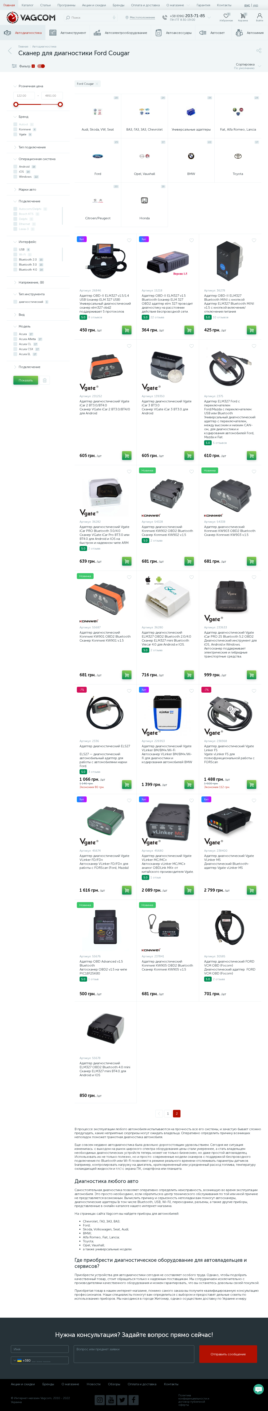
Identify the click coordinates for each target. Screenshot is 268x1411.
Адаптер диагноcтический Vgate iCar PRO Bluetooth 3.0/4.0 (104, 529)
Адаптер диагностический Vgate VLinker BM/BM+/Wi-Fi (167, 748)
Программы (66, 5)
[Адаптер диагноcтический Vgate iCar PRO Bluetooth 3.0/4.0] (105, 493)
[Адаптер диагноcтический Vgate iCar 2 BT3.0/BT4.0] (105, 368)
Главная (9, 5)
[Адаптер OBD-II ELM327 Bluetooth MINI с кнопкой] (230, 262)
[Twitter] (122, 1400)
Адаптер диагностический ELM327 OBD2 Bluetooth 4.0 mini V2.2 (105, 1067)
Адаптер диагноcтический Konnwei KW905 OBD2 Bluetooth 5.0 (167, 965)
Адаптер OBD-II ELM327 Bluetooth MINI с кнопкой (224, 298)
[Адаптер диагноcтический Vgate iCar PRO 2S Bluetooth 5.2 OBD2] (230, 599)
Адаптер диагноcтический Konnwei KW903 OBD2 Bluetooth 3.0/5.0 (229, 531)
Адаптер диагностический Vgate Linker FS (229, 748)
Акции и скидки (94, 5)
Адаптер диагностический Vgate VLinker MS (229, 858)
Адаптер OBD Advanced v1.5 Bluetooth (101, 963)
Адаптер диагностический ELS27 (105, 746)
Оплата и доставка (145, 5)
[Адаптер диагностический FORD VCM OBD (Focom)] (230, 928)
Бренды (118, 5)
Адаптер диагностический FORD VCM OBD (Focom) (229, 963)
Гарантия (203, 5)
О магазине (175, 5)
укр (255, 5)
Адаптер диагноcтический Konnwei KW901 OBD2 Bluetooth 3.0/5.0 (105, 636)
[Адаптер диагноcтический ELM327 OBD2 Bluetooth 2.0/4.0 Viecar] (168, 599)
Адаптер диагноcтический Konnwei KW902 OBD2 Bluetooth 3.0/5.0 (167, 531)
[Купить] (126, 330)
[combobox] (21, 1360)
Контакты (224, 5)
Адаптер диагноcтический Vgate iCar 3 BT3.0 (167, 403)
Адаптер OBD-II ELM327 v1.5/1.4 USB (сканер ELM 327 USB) (104, 298)
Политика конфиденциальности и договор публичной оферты (193, 1400)
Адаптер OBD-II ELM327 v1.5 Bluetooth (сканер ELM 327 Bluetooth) (164, 300)
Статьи (45, 5)
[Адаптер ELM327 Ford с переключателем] (230, 368)
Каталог (28, 5)
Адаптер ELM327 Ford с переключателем (222, 403)
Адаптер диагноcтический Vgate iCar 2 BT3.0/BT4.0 (104, 403)
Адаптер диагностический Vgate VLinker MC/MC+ (167, 858)
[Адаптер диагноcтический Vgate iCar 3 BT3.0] (168, 368)
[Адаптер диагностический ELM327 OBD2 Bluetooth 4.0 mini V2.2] (105, 1030)
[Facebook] (134, 1400)
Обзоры (114, 1384)
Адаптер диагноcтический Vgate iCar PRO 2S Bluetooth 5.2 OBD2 (229, 634)
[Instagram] (100, 1400)
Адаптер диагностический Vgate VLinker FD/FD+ (104, 858)
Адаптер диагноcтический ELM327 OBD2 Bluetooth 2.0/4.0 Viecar (166, 636)
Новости (93, 1384)
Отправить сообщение (228, 1354)
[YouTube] (111, 1400)
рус (247, 5)
